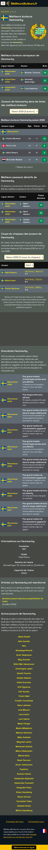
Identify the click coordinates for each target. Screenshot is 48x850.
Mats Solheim (24, 737)
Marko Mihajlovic (24, 728)
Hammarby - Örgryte (33, 279)
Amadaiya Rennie (24, 650)
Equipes (5, 12)
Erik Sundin (24, 691)
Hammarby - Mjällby (33, 287)
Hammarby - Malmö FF (34, 271)
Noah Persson (24, 760)
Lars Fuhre (24, 714)
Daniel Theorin (24, 673)
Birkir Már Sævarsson (24, 664)
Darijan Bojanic (24, 678)
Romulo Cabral (24, 774)
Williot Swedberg (24, 810)
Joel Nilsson (24, 710)
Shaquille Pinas (24, 787)
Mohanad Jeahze (24, 746)
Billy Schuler (24, 659)
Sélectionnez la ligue (24, 847)
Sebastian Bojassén (24, 778)
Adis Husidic (24, 641)
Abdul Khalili (24, 636)
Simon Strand (24, 796)
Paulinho (24, 769)
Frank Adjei (24, 696)
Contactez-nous (36, 821)
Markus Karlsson (24, 732)
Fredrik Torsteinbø (24, 700)
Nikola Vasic (24, 755)
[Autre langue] (43, 830)
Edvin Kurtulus (24, 682)
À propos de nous (14, 821)
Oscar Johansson (24, 764)
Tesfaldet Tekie (24, 801)
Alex (24, 645)
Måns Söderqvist (24, 751)
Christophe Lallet (24, 668)
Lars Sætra (24, 719)
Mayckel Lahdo (24, 742)
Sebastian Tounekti (23, 783)
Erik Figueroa (24, 687)
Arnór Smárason (24, 655)
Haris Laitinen (24, 705)
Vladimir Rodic (24, 806)
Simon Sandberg (24, 792)
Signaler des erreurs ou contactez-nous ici (20, 835)
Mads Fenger (24, 723)
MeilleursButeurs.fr (24, 3)
